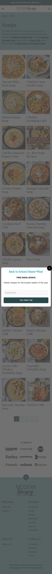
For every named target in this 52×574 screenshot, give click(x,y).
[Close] (49, 268)
